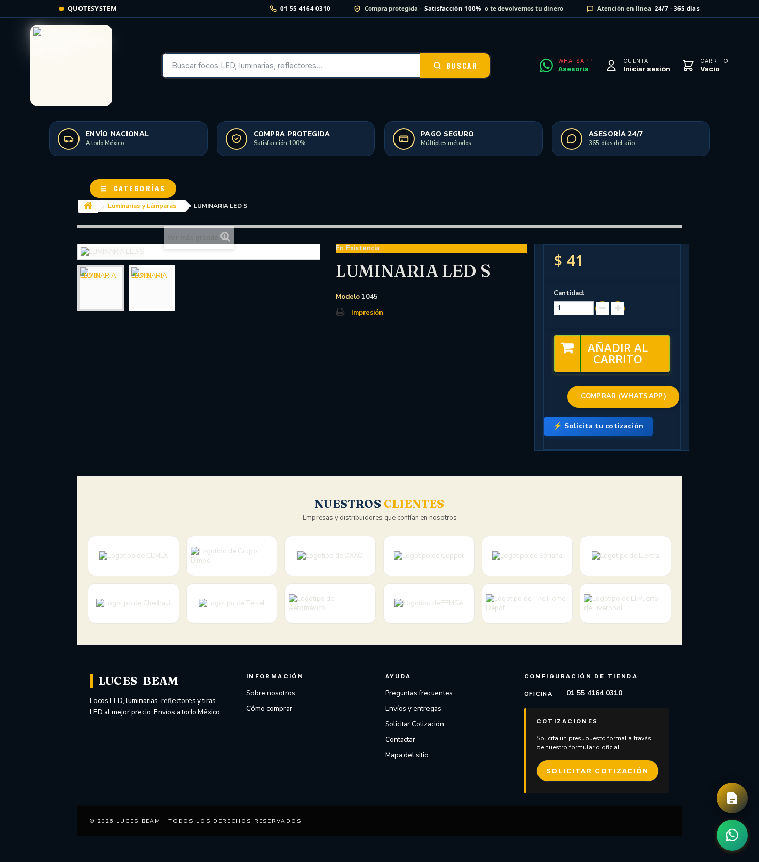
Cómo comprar (269, 708)
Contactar (400, 739)
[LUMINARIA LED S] (100, 288)
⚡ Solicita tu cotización (598, 426)
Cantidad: (569, 293)
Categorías (133, 188)
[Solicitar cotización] (732, 798)
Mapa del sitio (407, 755)
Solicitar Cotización (414, 724)
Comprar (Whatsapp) (623, 396)
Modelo (348, 296)
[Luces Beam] (71, 65)
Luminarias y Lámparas (142, 206)
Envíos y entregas (413, 708)
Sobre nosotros (270, 693)
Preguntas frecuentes (419, 693)
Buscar (462, 65)
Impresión (367, 312)
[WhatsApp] (732, 835)
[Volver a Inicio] (88, 206)
